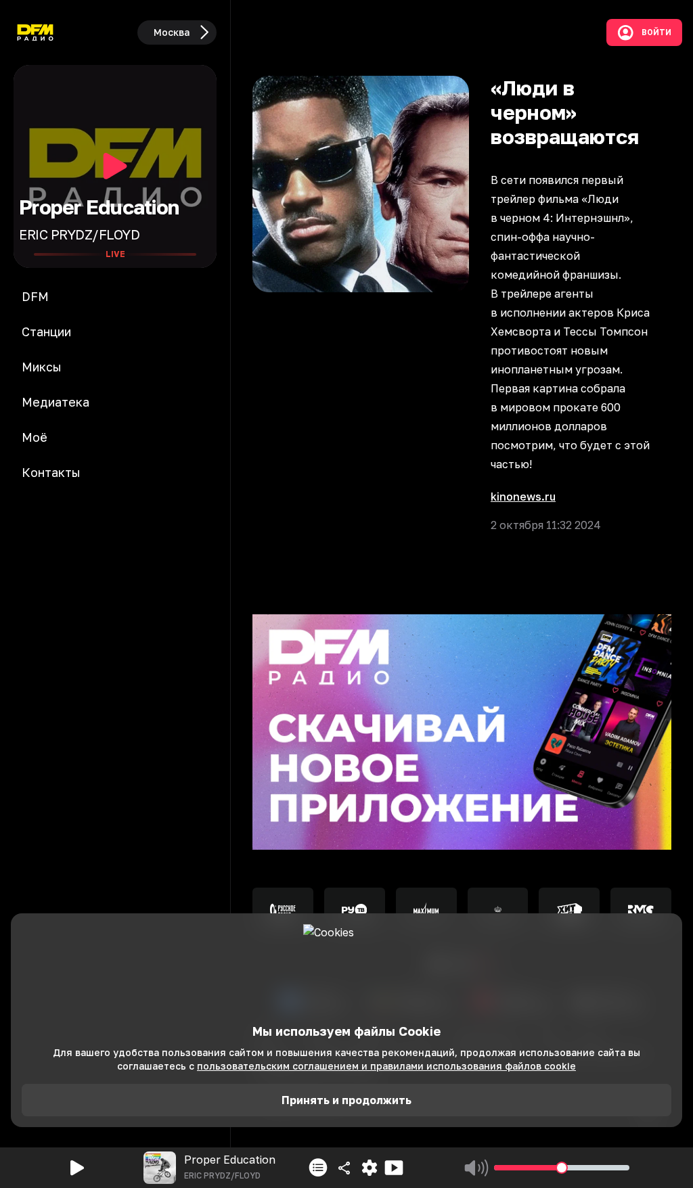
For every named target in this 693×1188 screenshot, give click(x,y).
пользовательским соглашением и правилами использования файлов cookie (386, 1066)
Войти (656, 32)
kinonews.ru (523, 496)
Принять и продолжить (346, 1100)
